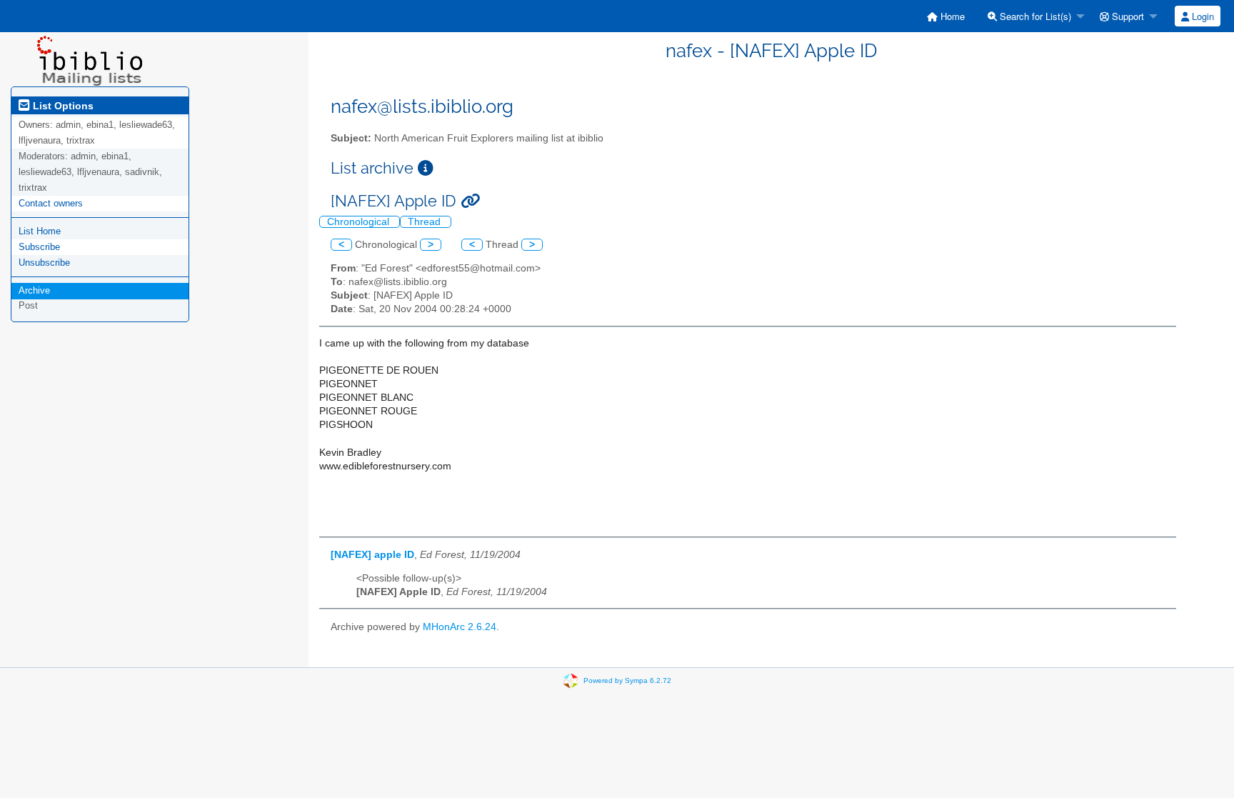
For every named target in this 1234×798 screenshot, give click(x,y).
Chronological (359, 221)
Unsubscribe (44, 262)
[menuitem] (946, 16)
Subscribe (39, 246)
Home (951, 16)
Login (1201, 16)
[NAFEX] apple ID (372, 554)
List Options (62, 105)
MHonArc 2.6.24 (459, 627)
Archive (34, 290)
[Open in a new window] (425, 168)
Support (1126, 16)
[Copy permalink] (470, 201)
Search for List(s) (1034, 16)
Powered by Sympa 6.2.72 (627, 680)
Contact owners (51, 203)
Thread (425, 221)
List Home (40, 231)
